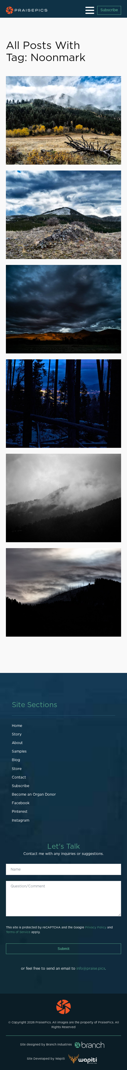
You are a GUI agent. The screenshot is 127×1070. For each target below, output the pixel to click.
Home (17, 725)
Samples (19, 751)
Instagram (20, 820)
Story (17, 734)
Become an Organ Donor (34, 794)
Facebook (21, 803)
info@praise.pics (90, 968)
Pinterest (19, 811)
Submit (63, 949)
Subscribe (109, 10)
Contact (19, 777)
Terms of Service (18, 932)
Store (17, 769)
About (17, 743)
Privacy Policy (95, 927)
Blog (16, 760)
